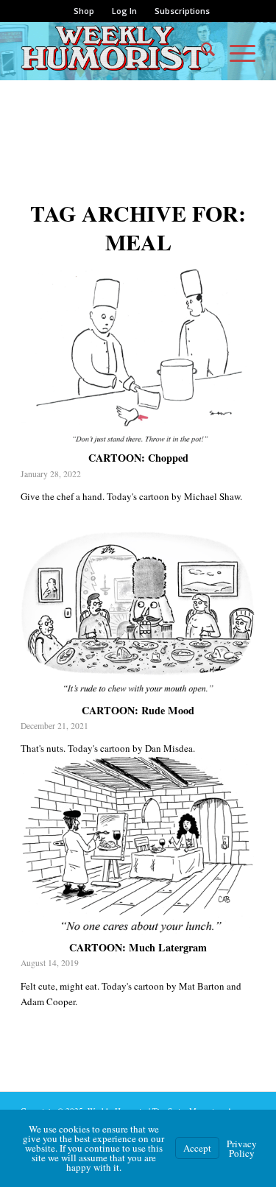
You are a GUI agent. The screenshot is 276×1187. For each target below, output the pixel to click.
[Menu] (235, 50)
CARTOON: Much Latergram (138, 947)
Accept (197, 1148)
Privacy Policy (242, 1148)
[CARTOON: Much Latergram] (138, 846)
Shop (84, 10)
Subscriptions (182, 10)
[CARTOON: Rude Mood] (138, 608)
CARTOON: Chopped (138, 457)
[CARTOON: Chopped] (138, 356)
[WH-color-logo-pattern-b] (114, 50)
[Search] (200, 50)
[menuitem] (84, 11)
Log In (124, 10)
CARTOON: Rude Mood (138, 710)
